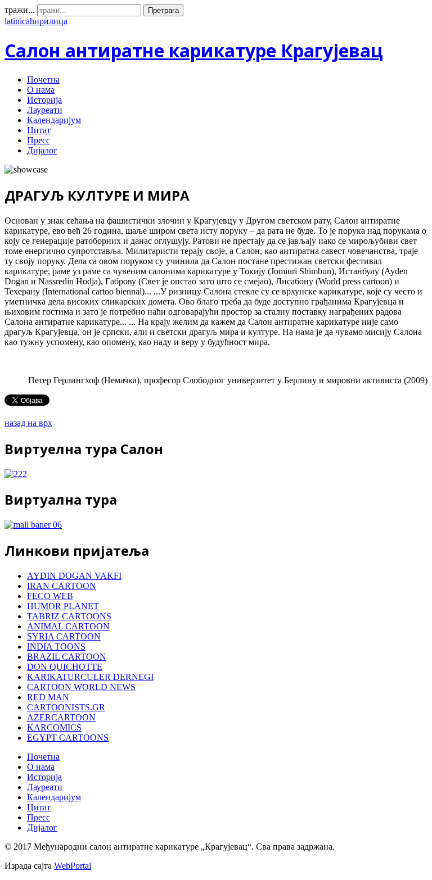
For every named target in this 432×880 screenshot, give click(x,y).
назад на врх (28, 423)
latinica (17, 21)
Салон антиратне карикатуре (193, 50)
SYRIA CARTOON (64, 636)
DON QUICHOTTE (64, 667)
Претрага (163, 10)
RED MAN (48, 697)
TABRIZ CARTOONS (69, 616)
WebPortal (72, 865)
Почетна (43, 79)
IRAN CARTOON (61, 586)
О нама (41, 89)
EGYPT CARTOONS (68, 737)
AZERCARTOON (61, 717)
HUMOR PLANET (63, 606)
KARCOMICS (54, 727)
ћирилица (49, 21)
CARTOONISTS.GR (66, 707)
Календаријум (54, 120)
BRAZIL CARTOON (66, 656)
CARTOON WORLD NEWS (81, 687)
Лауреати (44, 110)
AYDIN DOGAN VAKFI (74, 575)
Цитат (39, 130)
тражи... (19, 10)
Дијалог (42, 150)
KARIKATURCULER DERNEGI (90, 677)
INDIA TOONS (56, 646)
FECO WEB (50, 596)
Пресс (38, 140)
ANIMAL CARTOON (68, 626)
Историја (44, 100)
